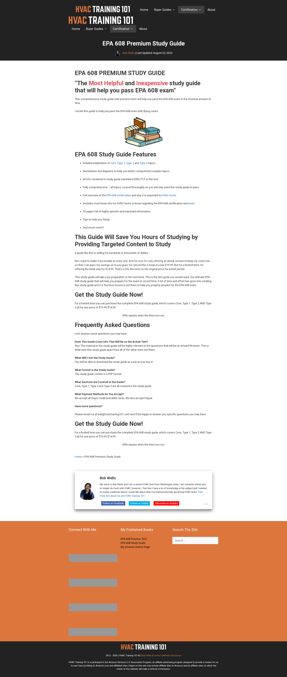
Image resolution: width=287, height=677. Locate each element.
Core (113, 163)
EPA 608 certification (118, 195)
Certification (189, 9)
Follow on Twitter (139, 503)
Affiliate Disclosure (172, 655)
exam (191, 203)
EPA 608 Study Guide (133, 542)
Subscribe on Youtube (166, 503)
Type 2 (130, 163)
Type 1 (121, 163)
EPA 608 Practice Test (134, 538)
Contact (157, 655)
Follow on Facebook (113, 503)
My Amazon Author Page (135, 546)
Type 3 (143, 163)
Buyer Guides (162, 9)
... (206, 503)
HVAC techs (169, 195)
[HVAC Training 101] (101, 20)
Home (144, 9)
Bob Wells (146, 655)
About (211, 9)
